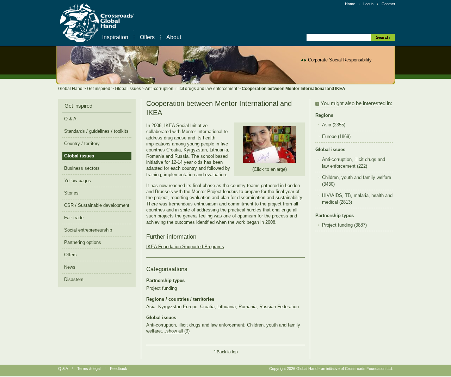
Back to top (227, 351)
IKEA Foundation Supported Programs (185, 246)
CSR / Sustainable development (96, 205)
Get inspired (99, 88)
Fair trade (74, 217)
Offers (147, 37)
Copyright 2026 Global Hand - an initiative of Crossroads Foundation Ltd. (331, 368)
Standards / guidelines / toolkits (96, 131)
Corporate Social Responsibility (340, 59)
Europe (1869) (336, 136)
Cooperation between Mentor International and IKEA (293, 88)
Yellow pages (77, 180)
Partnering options (82, 242)
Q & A (70, 118)
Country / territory (82, 143)
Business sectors (82, 168)
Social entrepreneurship (88, 230)
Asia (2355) (333, 124)
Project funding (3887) (344, 225)
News (69, 267)
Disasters (74, 279)
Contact (388, 4)
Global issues (128, 88)
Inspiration (115, 37)
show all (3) (178, 331)
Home (350, 4)
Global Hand (71, 88)
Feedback (118, 368)
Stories (71, 193)
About (173, 37)
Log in (368, 4)
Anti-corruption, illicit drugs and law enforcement (191, 88)
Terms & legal (88, 368)
